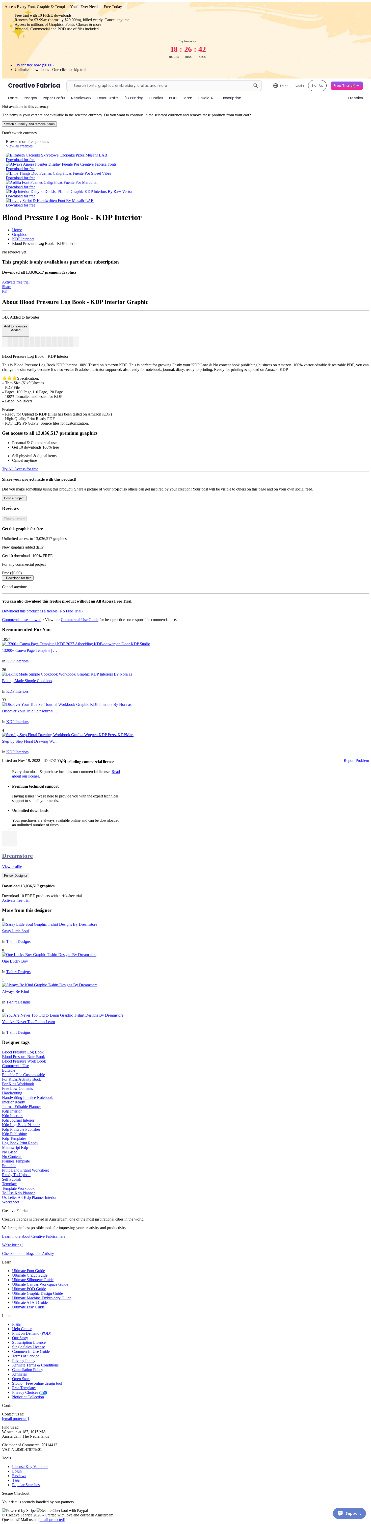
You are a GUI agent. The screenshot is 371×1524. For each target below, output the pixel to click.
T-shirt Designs (18, 941)
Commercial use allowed (21, 619)
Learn (187, 97)
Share (6, 287)
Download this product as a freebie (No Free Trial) (42, 611)
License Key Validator (30, 1466)
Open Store (21, 1379)
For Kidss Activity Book (21, 1079)
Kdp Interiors (12, 1116)
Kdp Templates (14, 1138)
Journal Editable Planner (21, 1106)
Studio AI (206, 97)
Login (300, 85)
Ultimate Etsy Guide (28, 1307)
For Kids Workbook (18, 1084)
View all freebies (19, 146)
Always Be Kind (15, 991)
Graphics (19, 234)
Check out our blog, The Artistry (28, 1253)
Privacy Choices (25, 1392)
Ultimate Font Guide (28, 1271)
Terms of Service (25, 1356)
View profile (12, 866)
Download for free (20, 160)
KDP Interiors (23, 239)
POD (173, 97)
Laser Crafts (108, 97)
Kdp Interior (12, 1111)
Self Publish (11, 1179)
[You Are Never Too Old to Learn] (62, 1015)
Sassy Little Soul (15, 931)
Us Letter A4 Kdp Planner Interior (29, 1197)
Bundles (156, 97)
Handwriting (12, 1093)
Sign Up (317, 85)
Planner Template (16, 1161)
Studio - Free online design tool (37, 1383)
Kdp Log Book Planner (21, 1125)
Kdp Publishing (14, 1134)
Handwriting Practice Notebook (27, 1097)
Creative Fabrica (34, 85)
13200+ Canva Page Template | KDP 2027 (30, 650)
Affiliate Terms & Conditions (35, 1365)
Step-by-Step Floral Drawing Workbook (30, 741)
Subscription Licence (29, 1342)
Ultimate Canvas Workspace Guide (40, 1284)
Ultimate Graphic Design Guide (37, 1293)
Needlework (81, 97)
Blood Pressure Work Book (24, 1061)
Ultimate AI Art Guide (30, 1302)
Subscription (230, 97)
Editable (8, 1070)
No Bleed (9, 1152)
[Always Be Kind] (49, 985)
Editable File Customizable (23, 1075)
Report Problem (356, 760)
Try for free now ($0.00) (34, 65)
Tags (16, 1480)
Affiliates (19, 1374)
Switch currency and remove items (29, 124)
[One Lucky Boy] (49, 954)
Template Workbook (18, 1188)
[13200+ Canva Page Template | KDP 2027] (76, 644)
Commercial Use (15, 1066)
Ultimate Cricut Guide (29, 1275)
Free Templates (24, 1388)
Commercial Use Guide (79, 619)
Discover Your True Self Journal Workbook (30, 711)
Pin (4, 291)
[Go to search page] (256, 86)
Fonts (13, 97)
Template (9, 1184)
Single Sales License (28, 1347)
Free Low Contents (17, 1088)
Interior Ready (13, 1102)
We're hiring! (12, 1245)
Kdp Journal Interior (18, 1120)
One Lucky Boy (15, 961)
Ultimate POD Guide (29, 1289)
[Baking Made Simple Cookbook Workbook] (67, 674)
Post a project (14, 498)
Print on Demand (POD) (31, 1333)
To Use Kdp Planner (18, 1193)
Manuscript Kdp (15, 1147)
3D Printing (134, 97)
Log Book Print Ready (20, 1143)
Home (17, 230)
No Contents (12, 1156)
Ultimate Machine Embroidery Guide (41, 1298)
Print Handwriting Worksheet (25, 1170)
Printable (9, 1166)
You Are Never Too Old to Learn (28, 1022)
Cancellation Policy (27, 1369)
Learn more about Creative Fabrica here (33, 1236)
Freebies (355, 97)
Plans (16, 1324)
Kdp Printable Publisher (21, 1129)
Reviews (19, 1476)
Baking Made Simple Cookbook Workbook (30, 681)
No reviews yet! (15, 252)
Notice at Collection (28, 1397)
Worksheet (10, 1202)
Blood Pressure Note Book (23, 1056)
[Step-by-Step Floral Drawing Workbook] (68, 735)
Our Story (20, 1338)
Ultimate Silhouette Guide (33, 1280)
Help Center (22, 1329)
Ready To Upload (16, 1175)
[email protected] (15, 1418)
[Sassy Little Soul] (49, 924)
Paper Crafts (54, 97)
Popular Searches (26, 1485)
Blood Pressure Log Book (23, 1052)
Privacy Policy (23, 1360)
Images (30, 97)
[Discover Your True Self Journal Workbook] (66, 704)
